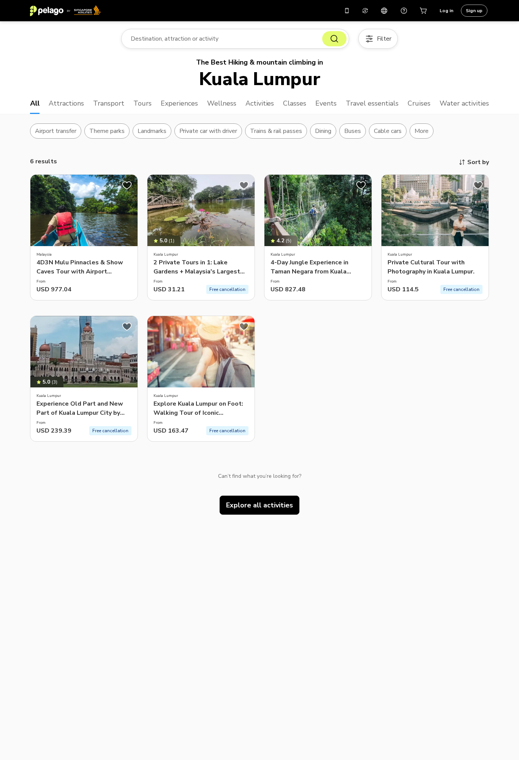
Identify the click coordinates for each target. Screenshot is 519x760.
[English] (384, 11)
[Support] (404, 11)
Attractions (66, 103)
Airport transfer (55, 131)
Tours (142, 103)
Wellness (221, 103)
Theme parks (107, 131)
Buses (352, 131)
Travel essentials (372, 103)
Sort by (478, 162)
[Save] (127, 185)
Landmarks (152, 131)
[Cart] (423, 11)
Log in (446, 11)
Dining (323, 131)
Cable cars (388, 131)
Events (326, 103)
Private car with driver (208, 131)
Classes (294, 103)
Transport (108, 103)
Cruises (419, 103)
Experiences (179, 103)
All (35, 103)
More (422, 131)
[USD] (365, 11)
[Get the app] (346, 11)
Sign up (474, 11)
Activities (259, 103)
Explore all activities (259, 505)
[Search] (334, 38)
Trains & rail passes (276, 131)
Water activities (464, 103)
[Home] (65, 10)
